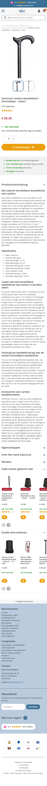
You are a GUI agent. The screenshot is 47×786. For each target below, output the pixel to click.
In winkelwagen (21, 147)
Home (4, 26)
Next (9, 525)
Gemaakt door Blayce (23, 770)
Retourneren (7, 623)
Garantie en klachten (10, 628)
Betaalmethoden (8, 618)
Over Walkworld (8, 636)
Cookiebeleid (23, 768)
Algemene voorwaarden (23, 762)
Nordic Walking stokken (11, 653)
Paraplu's (5, 655)
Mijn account (7, 633)
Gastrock (10, 106)
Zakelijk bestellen (9, 631)
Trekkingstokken (8, 647)
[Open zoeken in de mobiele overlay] (23, 18)
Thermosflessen (8, 658)
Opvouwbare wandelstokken (13, 645)
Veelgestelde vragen (10, 615)
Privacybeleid (23, 765)
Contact (5, 612)
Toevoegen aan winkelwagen (4, 517)
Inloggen (39, 11)
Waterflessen (7, 661)
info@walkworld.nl (15, 682)
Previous (4, 525)
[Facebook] (25, 718)
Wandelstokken (12, 26)
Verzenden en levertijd (11, 620)
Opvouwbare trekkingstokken (14, 650)
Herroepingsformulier (10, 625)
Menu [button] (7, 11)
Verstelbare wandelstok (17, 28)
